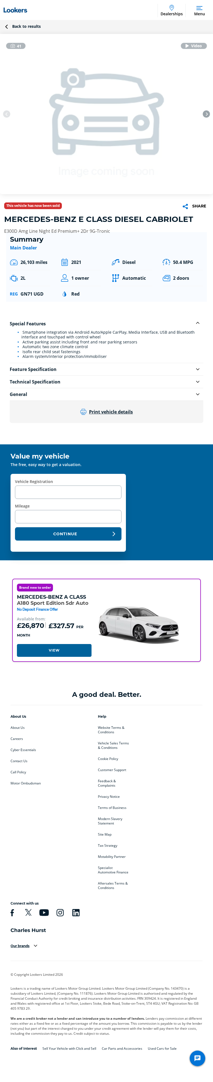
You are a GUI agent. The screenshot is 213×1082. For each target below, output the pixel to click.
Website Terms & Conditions (111, 730)
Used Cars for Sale (162, 1048)
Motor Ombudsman (26, 783)
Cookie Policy (108, 759)
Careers (17, 739)
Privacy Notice (109, 796)
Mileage (22, 506)
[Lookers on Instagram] (59, 912)
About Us (18, 728)
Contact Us (19, 761)
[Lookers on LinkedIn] (75, 912)
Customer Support (112, 770)
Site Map (104, 834)
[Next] (206, 114)
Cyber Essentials (23, 750)
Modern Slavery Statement (110, 821)
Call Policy (18, 772)
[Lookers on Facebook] (11, 912)
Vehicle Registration (34, 481)
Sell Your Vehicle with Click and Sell (69, 1048)
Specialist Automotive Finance (113, 870)
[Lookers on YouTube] (43, 912)
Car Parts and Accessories (122, 1048)
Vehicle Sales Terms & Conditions (113, 745)
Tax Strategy (107, 845)
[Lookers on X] (27, 912)
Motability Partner (112, 857)
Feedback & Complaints (107, 783)
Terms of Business (112, 808)
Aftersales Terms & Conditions (113, 885)
